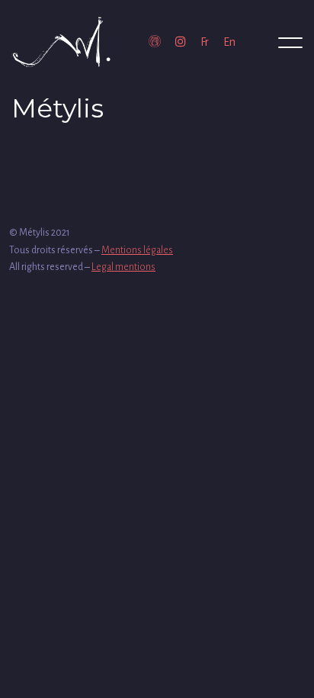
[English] (229, 42)
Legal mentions (123, 267)
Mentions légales (137, 250)
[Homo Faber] (155, 42)
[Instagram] (180, 42)
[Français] (204, 42)
